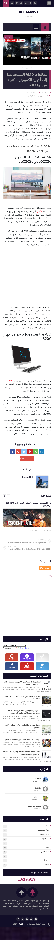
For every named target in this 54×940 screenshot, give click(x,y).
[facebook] (18, 919)
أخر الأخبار (45, 838)
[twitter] (23, 919)
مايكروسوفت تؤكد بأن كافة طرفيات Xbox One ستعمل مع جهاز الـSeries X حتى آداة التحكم (23, 712)
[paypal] (36, 919)
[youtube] (27, 919)
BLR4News (28, 12)
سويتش (46, 860)
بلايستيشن (45, 856)
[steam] (31, 919)
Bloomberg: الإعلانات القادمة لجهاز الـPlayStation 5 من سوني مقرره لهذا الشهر (21, 753)
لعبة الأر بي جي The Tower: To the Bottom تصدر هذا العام (22, 726)
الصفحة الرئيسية (42, 96)
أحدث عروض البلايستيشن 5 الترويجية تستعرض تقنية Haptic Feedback (22, 683)
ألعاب (47, 847)
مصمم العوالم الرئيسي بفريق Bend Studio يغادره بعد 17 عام (22, 697)
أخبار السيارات (44, 834)
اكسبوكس (45, 843)
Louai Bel (46, 530)
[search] (6, 3)
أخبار (47, 825)
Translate (24, 648)
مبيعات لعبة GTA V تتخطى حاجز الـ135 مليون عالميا (22, 739)
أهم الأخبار (45, 851)
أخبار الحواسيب (43, 830)
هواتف (47, 864)
